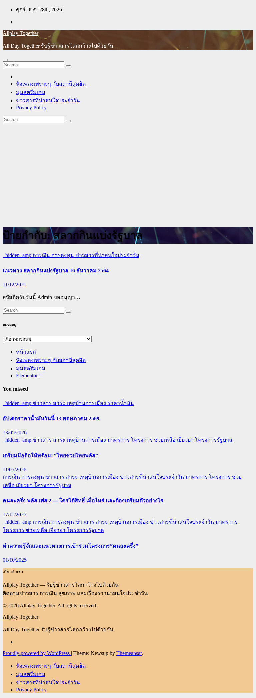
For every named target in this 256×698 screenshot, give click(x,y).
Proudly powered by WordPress (37, 653)
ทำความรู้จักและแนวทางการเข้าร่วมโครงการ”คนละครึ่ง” (70, 546)
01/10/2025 (15, 560)
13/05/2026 (15, 432)
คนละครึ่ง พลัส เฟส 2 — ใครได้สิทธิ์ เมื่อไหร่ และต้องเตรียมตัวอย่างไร (83, 500)
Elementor (27, 375)
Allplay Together (20, 33)
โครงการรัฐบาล (213, 440)
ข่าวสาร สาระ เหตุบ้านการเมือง (70, 403)
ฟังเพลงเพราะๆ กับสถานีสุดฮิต (51, 84)
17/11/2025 (14, 514)
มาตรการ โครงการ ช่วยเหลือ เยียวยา (151, 440)
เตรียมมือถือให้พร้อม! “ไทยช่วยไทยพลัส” (50, 455)
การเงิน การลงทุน (54, 255)
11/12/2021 (14, 284)
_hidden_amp (18, 255)
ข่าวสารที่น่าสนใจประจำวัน (48, 100)
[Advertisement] (128, 173)
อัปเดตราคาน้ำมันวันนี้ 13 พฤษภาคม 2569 (51, 418)
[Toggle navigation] (5, 60)
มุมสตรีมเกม (30, 92)
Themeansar (129, 653)
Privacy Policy (31, 107)
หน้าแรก (26, 352)
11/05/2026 (14, 469)
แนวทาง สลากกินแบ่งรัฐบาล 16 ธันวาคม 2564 (56, 270)
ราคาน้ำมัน (120, 403)
